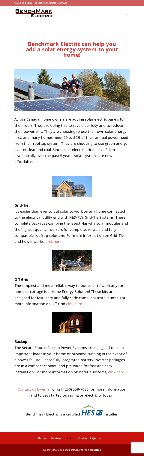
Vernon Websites (90, 450)
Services (56, 438)
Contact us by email (34, 389)
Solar (69, 438)
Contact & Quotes (90, 438)
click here (54, 241)
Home (42, 438)
